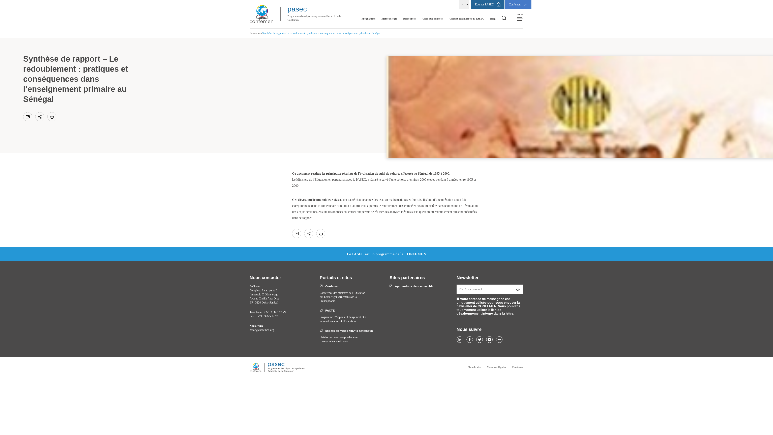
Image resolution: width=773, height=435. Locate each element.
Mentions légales (496, 367)
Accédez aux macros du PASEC (466, 18)
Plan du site (474, 367)
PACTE (329, 310)
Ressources (409, 18)
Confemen (331, 286)
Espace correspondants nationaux (348, 330)
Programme (368, 18)
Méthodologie (389, 18)
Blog (493, 18)
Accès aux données (432, 18)
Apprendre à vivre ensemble (413, 286)
